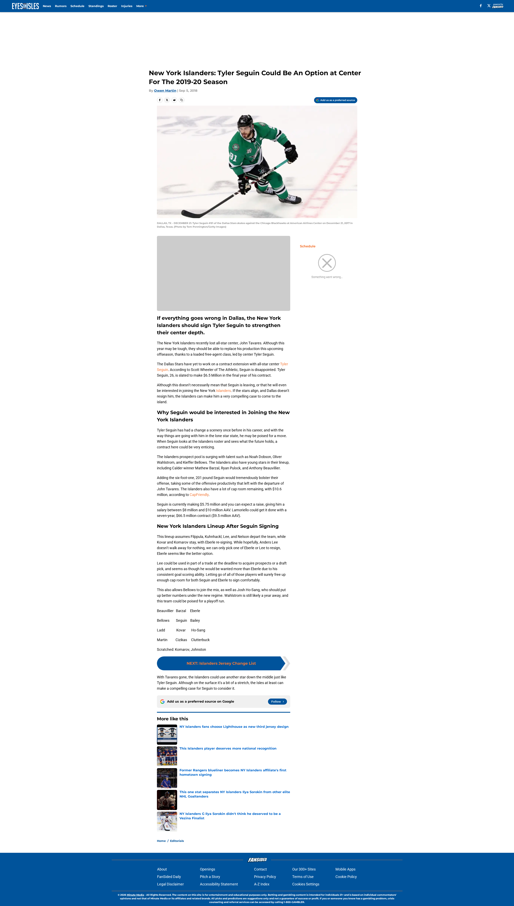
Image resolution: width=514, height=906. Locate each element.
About (162, 869)
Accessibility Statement (219, 884)
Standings (96, 6)
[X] (489, 5)
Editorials (177, 841)
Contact (260, 869)
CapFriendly (199, 495)
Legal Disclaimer (170, 884)
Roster (112, 6)
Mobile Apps (345, 869)
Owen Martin (165, 91)
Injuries (126, 6)
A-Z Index (261, 884)
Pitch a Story (210, 877)
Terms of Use (303, 877)
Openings (207, 869)
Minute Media (135, 894)
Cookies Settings (305, 884)
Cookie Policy (346, 877)
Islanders (223, 390)
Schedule (77, 6)
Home (161, 841)
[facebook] (481, 5)
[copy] (181, 100)
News (47, 6)
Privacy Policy (265, 877)
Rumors (60, 6)
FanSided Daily (169, 877)
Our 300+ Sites (304, 869)
